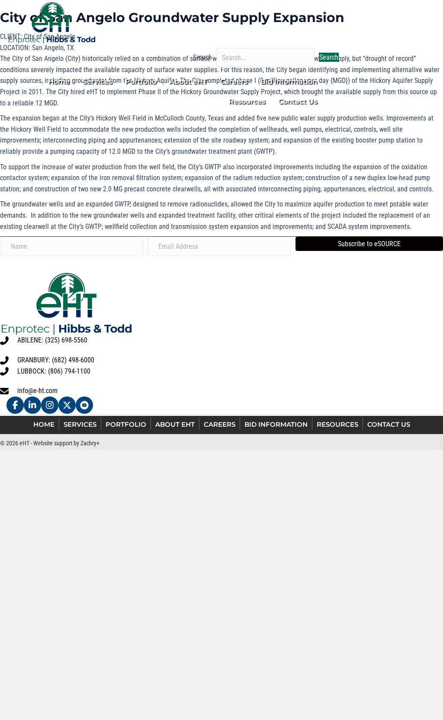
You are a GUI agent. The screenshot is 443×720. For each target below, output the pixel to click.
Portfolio (126, 424)
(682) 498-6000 (73, 360)
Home (44, 424)
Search (202, 57)
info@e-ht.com (37, 391)
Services (80, 424)
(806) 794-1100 (69, 371)
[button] (329, 57)
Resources (337, 424)
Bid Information (276, 424)
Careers (219, 424)
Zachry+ (90, 443)
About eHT (175, 424)
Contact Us (388, 424)
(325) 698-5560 (66, 340)
